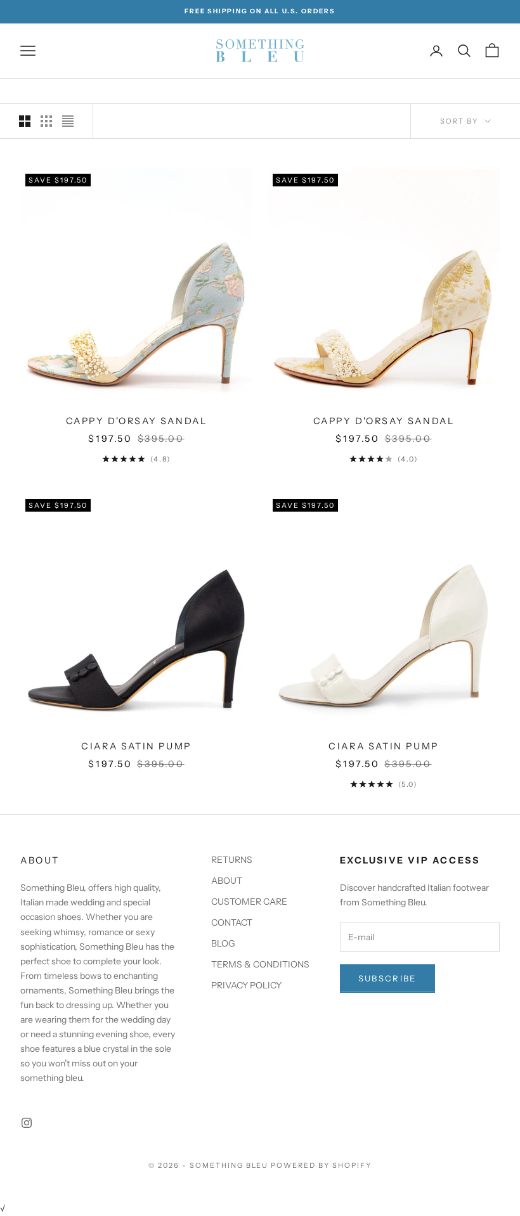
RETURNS (231, 859)
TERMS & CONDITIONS (260, 964)
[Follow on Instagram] (26, 1122)
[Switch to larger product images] (24, 121)
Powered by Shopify (321, 1165)
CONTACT (231, 922)
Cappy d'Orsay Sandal (136, 421)
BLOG (223, 943)
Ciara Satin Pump (136, 746)
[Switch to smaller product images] (46, 121)
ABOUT (226, 880)
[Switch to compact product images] (68, 121)
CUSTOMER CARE (249, 901)
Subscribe (387, 978)
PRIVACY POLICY (246, 985)
